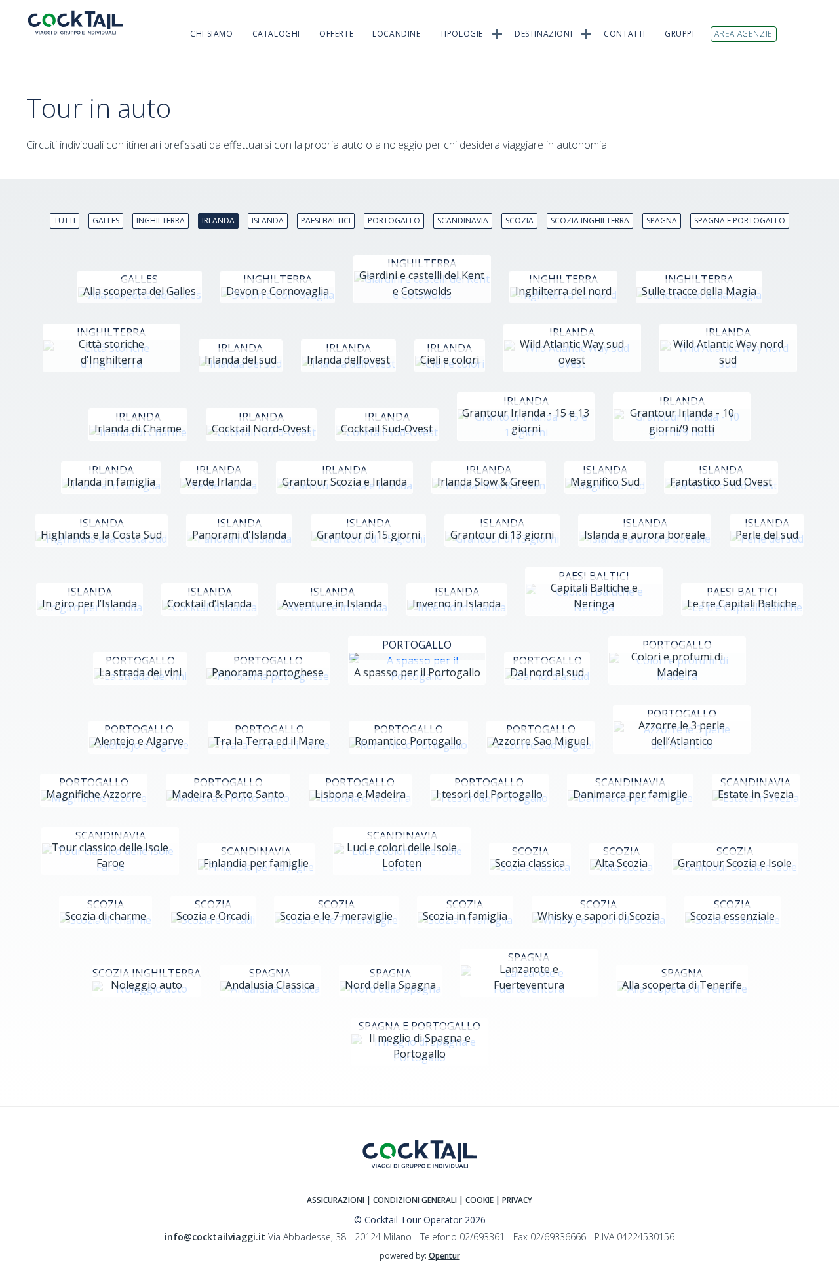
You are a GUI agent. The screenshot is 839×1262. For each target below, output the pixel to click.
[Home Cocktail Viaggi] (85, 22)
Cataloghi (276, 33)
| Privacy (514, 1200)
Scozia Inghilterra (590, 220)
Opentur (444, 1255)
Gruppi (680, 33)
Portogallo (394, 220)
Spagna (661, 220)
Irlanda (218, 220)
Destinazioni (543, 33)
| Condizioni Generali (412, 1200)
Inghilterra (160, 220)
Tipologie (461, 33)
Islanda (268, 220)
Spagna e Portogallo (739, 220)
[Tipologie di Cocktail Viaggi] (497, 33)
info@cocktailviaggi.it (215, 1237)
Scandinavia (462, 220)
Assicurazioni (335, 1200)
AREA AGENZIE (743, 33)
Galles (105, 220)
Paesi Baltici (326, 220)
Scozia (519, 220)
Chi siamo (211, 33)
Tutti (64, 220)
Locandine (396, 33)
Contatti (625, 33)
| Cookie (476, 1200)
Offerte (336, 33)
